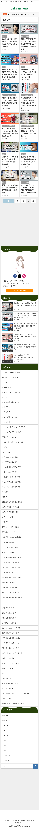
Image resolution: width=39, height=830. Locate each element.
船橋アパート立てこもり (10, 663)
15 (33, 201)
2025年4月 (6, 735)
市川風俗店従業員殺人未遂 (11, 567)
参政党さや (6, 522)
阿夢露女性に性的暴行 (10, 683)
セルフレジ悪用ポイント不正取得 (13, 427)
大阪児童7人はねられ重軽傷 (11, 537)
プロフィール (19, 823)
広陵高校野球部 (7, 572)
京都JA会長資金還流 (11, 457)
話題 (3, 673)
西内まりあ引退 (7, 668)
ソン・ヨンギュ (9, 397)
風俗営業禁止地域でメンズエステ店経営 (16, 693)
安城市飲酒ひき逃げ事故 (12, 477)
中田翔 (4, 447)
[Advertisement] (19, 226)
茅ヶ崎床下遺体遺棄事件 (12, 487)
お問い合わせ (14, 820)
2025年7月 (6, 720)
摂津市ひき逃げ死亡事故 (12, 482)
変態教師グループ (8, 532)
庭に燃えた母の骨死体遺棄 (11, 577)
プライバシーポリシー (27, 820)
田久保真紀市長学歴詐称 (10, 633)
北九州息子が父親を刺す (10, 512)
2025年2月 (6, 745)
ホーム (7, 820)
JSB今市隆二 (8, 387)
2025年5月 (6, 730)
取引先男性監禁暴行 (11, 472)
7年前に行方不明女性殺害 (11, 372)
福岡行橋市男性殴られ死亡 (11, 638)
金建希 (6, 492)
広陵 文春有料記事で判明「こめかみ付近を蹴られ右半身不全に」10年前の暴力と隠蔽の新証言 (28, 44)
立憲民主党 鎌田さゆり (10, 643)
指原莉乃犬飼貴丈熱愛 (10, 587)
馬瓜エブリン (6, 698)
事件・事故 (6, 452)
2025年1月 (6, 750)
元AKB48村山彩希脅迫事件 (13, 467)
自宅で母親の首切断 (9, 658)
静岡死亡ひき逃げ (8, 688)
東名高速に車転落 (8, 608)
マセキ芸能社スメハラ (11, 402)
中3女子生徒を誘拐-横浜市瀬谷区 (13, 442)
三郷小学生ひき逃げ (9, 437)
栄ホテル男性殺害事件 (10, 613)
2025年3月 (6, 740)
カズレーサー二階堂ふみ (12, 392)
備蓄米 (4, 497)
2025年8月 (6, 715)
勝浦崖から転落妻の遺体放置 (12, 502)
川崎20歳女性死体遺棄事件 (11, 557)
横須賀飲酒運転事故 (9, 618)
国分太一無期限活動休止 (10, 527)
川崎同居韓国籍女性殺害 (10, 562)
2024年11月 (6, 760)
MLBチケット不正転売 (10, 377)
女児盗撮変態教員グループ (11, 542)
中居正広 (7, 407)
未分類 (4, 602)
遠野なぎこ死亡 (7, 678)
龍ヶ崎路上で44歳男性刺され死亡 (13, 703)
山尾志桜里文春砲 (8, 552)
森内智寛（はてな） (11, 417)
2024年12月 (6, 755)
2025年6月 (6, 725)
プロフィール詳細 (19, 290)
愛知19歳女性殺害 (8, 582)
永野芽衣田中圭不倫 (9, 623)
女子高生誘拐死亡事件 (10, 547)
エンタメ (5, 382)
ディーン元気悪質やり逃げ (11, 432)
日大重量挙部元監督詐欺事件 (12, 597)
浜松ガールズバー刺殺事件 (11, 628)
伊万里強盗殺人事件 (11, 462)
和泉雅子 (7, 412)
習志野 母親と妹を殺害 (10, 648)
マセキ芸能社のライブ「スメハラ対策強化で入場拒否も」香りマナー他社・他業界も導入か (28, 102)
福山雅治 (7, 422)
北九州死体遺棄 (7, 517)
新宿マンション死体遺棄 (10, 592)
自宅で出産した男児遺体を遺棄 (13, 653)
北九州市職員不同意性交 (10, 507)
